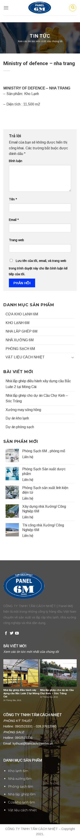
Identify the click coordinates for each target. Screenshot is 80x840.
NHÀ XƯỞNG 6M (20, 340)
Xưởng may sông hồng (23, 410)
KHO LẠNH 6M (17, 323)
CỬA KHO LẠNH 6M (22, 314)
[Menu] (6, 7)
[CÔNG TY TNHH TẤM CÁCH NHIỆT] (40, 8)
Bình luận (15, 161)
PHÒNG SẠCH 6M (20, 349)
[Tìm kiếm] (72, 7)
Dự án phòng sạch (20, 427)
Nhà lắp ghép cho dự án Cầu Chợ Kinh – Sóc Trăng (37, 398)
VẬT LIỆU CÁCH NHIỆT (25, 357)
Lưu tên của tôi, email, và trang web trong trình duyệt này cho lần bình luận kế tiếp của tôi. (38, 267)
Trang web (16, 240)
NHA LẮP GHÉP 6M (21, 331)
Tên (13, 199)
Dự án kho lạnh (17, 418)
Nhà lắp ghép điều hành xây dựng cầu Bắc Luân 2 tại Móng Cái (38, 384)
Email (14, 220)
